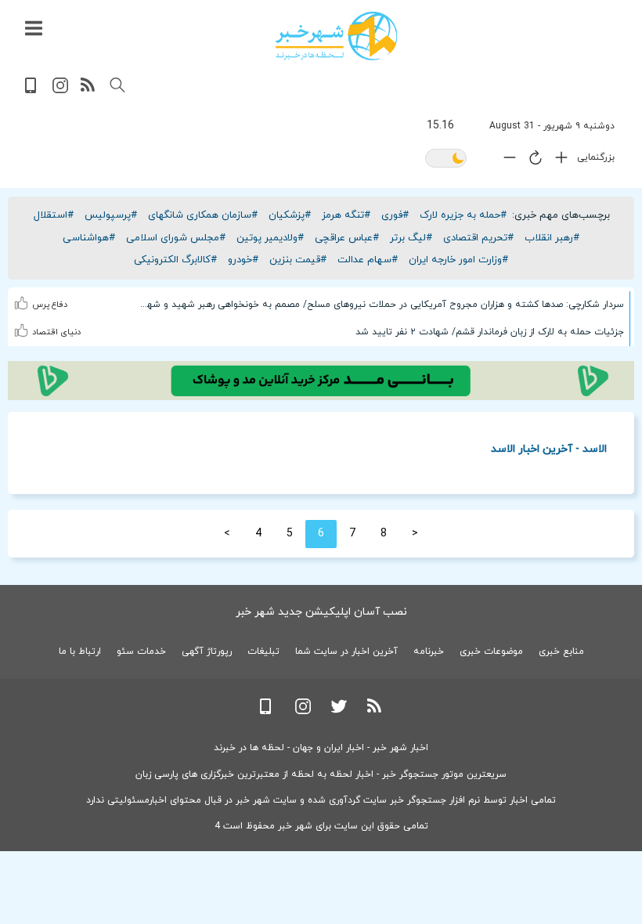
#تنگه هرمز (346, 215)
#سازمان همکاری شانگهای (203, 215)
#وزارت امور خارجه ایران (458, 260)
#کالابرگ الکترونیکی (175, 260)
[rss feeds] (88, 90)
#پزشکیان (290, 215)
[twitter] (339, 711)
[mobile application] (32, 90)
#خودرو (243, 260)
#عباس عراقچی (347, 238)
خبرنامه (428, 651)
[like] (23, 300)
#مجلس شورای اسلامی (175, 238)
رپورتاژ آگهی (207, 651)
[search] (117, 85)
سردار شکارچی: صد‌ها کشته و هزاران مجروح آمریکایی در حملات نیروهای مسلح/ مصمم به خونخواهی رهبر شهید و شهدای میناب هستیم (380, 304)
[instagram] (60, 90)
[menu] (33, 29)
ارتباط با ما (80, 651)
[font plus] (557, 161)
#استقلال (54, 215)
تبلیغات (263, 651)
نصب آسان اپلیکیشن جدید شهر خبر (321, 612)
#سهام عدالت (367, 260)
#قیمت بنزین (297, 260)
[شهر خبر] (336, 36)
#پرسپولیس (111, 215)
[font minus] (505, 161)
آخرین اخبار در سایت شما (346, 651)
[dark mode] (446, 159)
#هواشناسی (89, 238)
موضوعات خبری (491, 651)
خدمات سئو (141, 651)
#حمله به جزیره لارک (463, 215)
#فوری (395, 215)
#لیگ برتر (411, 238)
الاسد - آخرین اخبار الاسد (549, 448)
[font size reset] (531, 160)
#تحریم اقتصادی (478, 238)
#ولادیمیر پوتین (270, 238)
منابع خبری (561, 651)
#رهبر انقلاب (552, 238)
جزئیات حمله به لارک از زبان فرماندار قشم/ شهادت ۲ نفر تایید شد (489, 332)
